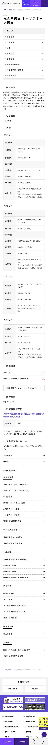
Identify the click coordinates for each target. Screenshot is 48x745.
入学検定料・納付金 (15, 70)
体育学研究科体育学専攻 (13, 656)
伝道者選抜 (7, 497)
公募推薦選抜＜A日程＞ (13, 537)
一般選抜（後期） (10, 571)
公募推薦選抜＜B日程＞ (12, 543)
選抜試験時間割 (13, 64)
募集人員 (6, 372)
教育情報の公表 (23, 682)
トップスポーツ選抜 (11, 515)
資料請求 (35, 5)
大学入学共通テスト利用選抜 (15, 559)
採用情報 (29, 732)
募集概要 (10, 53)
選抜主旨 (10, 37)
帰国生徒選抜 (8, 593)
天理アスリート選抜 (11, 509)
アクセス (33, 743)
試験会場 (10, 59)
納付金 (6, 461)
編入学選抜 (7, 634)
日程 (8, 48)
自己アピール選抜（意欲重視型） (16, 491)
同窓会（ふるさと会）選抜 (14, 503)
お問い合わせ (12, 689)
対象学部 (10, 42)
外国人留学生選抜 (10, 618)
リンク (6, 737)
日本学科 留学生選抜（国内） (15, 612)
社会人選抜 (7, 599)
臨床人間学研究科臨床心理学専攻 (16, 650)
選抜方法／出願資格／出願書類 (15, 379)
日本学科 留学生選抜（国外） (15, 605)
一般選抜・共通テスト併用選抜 (15, 577)
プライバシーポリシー (33, 737)
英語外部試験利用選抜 (12, 521)
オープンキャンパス (26, 3)
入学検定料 (7, 455)
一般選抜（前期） (10, 565)
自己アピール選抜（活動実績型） (16, 484)
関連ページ (11, 75)
